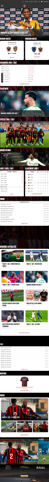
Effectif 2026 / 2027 (7, 119)
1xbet (25, 470)
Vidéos (2, 395)
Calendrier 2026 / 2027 (8, 62)
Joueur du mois (5, 150)
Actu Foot (6, 470)
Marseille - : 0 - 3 (31, 66)
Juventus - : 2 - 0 (31, 68)
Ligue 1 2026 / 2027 (6, 168)
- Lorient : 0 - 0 (31, 73)
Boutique (26, 1)
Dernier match (5, 38)
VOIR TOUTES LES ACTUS (24, 332)
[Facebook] (29, 1)
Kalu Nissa (40, 467)
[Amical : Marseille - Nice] (19, 451)
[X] (31, 1)
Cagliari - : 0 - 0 (31, 70)
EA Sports (8, 467)
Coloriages (21, 470)
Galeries (46, 440)
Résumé (12, 57)
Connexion (46, 1)
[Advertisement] (24, 236)
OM (10, 470)
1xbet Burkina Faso (40, 470)
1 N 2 (23, 1)
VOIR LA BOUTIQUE (24, 390)
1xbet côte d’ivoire (31, 470)
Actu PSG (15, 470)
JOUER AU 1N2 (24, 369)
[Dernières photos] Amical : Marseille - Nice (11, 440)
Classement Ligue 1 (32, 168)
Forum (2, 199)
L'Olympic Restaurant (24, 467)
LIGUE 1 (11, 194)
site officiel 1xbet (24, 472)
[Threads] (36, 1)
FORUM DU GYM (24, 223)
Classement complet (37, 193)
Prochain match (31, 38)
